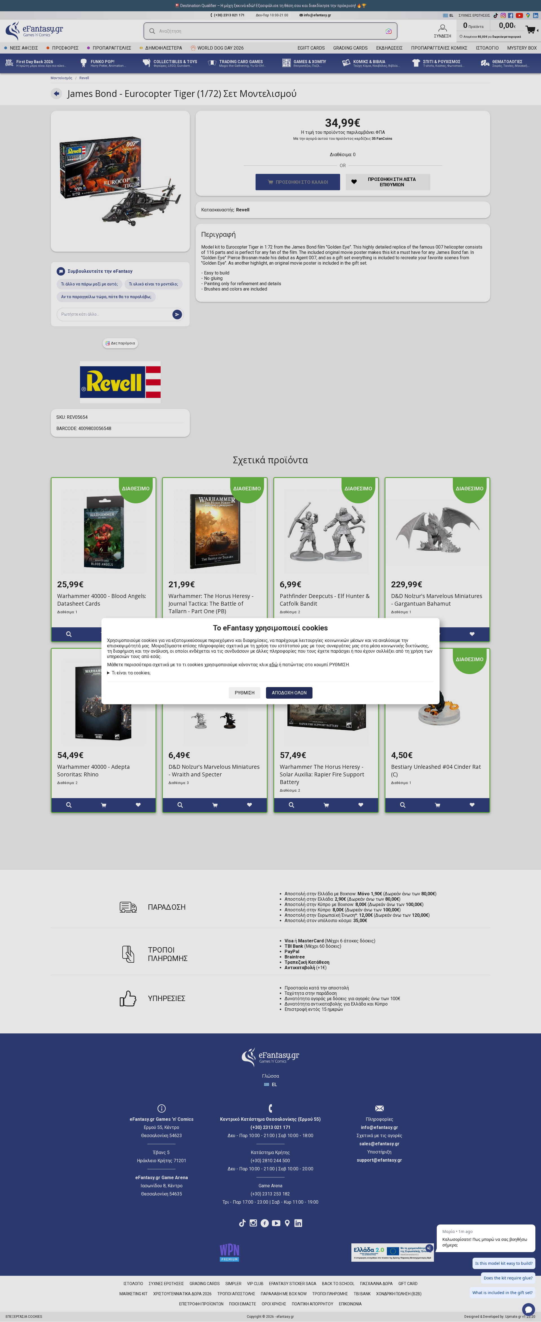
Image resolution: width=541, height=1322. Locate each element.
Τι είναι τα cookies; (131, 673)
